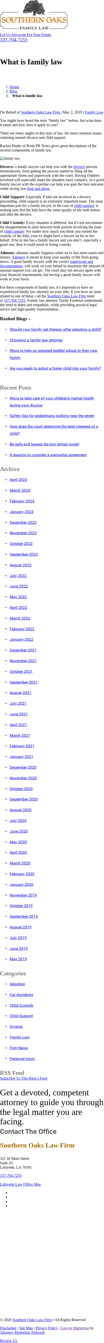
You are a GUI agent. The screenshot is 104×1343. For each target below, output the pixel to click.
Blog (13, 91)
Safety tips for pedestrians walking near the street (52, 415)
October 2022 (21, 543)
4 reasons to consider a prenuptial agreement (48, 455)
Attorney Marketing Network (22, 1332)
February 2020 (22, 874)
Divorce (16, 1026)
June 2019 (19, 948)
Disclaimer (8, 1328)
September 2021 (24, 682)
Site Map (26, 1328)
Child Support (21, 1016)
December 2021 (23, 650)
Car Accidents (21, 994)
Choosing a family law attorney (36, 340)
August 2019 (20, 927)
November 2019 (23, 895)
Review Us (8, 1341)
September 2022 (24, 554)
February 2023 (22, 501)
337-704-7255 (14, 300)
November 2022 (23, 533)
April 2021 (18, 724)
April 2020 (18, 852)
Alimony (18, 257)
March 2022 (20, 618)
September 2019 (24, 916)
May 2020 (18, 842)
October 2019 (21, 905)
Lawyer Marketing (74, 1328)
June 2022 (19, 586)
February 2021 (22, 746)
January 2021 (21, 756)
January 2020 (21, 884)
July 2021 (18, 703)
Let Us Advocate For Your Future (25, 35)
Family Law (94, 112)
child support (84, 206)
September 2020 (24, 799)
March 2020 (20, 863)
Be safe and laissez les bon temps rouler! (44, 444)
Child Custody (21, 1005)
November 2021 (23, 660)
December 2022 (23, 522)
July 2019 (18, 937)
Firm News (19, 1048)
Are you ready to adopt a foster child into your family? (55, 368)
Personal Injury (22, 1058)
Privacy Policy (47, 1328)
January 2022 (21, 639)
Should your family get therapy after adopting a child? (56, 329)
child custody (14, 231)
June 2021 (19, 714)
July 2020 (18, 820)
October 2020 (21, 788)
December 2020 (23, 767)
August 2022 (20, 565)
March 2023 (20, 490)
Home (14, 87)
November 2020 (23, 778)
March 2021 (20, 735)
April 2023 (18, 479)
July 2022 (18, 575)
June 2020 (19, 831)
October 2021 (21, 671)
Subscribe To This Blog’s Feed (23, 1078)
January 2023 (21, 511)
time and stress (38, 189)
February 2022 (22, 629)
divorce (79, 167)
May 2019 (18, 959)
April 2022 (18, 607)
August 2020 (20, 810)
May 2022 (18, 597)
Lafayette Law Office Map (20, 1184)
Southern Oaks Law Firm (41, 112)
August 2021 (20, 692)
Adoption (17, 984)
